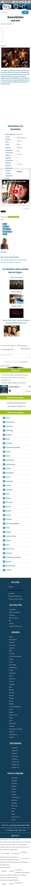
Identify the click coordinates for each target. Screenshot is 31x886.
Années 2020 (15, 767)
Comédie (11, 653)
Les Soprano (17, 262)
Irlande (13, 789)
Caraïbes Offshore (16, 292)
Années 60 (15, 750)
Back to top (14, 835)
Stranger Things (16, 306)
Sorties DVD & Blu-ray (14, 596)
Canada (13, 794)
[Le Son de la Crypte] (25, 2)
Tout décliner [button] (15, 853)
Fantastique (12, 673)
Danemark (14, 800)
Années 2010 (7, 229)
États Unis (19, 147)
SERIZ (28, 825)
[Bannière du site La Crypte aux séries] (15, 7)
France (13, 808)
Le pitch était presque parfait (17, 825)
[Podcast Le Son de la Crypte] (22, 2)
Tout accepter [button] (5, 853)
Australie (14, 783)
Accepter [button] (4, 871)
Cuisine (11, 659)
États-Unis (14, 806)
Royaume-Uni (15, 817)
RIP (10, 620)
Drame (18, 144)
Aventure (11, 648)
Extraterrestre (13, 667)
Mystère (11, 698)
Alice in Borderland (16, 277)
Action (11, 637)
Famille (11, 670)
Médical (11, 690)
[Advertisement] (15, 106)
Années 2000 (15, 762)
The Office (10, 262)
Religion (11, 712)
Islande (13, 792)
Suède (13, 820)
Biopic (11, 651)
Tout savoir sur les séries (15, 599)
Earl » (25, 345)
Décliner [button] (11, 871)
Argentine (14, 780)
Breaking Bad (13, 259)
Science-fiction (13, 715)
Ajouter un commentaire (25, 348)
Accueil (10, 587)
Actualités (11, 593)
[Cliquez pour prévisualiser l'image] (15, 57)
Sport (10, 720)
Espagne (14, 803)
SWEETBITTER (7, 231)
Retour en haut (5, 365)
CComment (24, 362)
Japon (13, 814)
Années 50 (15, 748)
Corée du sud (15, 797)
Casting (11, 623)
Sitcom (11, 718)
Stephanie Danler (21, 137)
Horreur (11, 681)
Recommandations (14, 612)
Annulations (12, 609)
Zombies (11, 737)
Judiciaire (12, 684)
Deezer (15, 382)
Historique (12, 678)
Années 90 (15, 759)
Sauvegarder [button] (19, 882)
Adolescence (13, 639)
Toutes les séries (16, 590)
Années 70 (15, 753)
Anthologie (12, 645)
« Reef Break (20, 345)
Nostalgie (12, 615)
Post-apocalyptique (15, 706)
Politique (11, 704)
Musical (11, 695)
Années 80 (15, 756)
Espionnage (12, 665)
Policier (11, 701)
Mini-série (12, 692)
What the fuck (13, 734)
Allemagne (14, 778)
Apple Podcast (21, 382)
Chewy (3, 252)
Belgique (14, 786)
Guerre (11, 676)
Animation (12, 642)
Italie (12, 811)
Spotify (10, 382)
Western (11, 732)
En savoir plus (26, 858)
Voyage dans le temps (15, 729)
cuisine (5, 234)
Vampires (12, 726)
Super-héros (12, 723)
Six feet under (5, 259)
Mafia (10, 687)
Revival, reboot (13, 618)
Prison (11, 709)
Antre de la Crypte (13, 217)
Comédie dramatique (15, 656)
